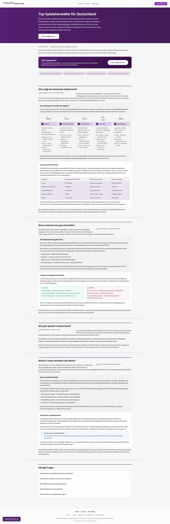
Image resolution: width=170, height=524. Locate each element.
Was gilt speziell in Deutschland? (96, 73)
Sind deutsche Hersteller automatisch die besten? (55, 479)
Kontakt (74, 515)
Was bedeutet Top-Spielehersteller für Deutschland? (56, 473)
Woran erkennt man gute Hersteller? (74, 73)
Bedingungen (90, 515)
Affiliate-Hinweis (99, 515)
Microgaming (95, 4)
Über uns (68, 515)
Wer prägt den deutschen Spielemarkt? (50, 73)
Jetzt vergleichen (47, 36)
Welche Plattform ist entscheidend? (51, 489)
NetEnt (81, 4)
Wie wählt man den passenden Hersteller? (53, 484)
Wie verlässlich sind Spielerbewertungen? (53, 494)
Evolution (87, 4)
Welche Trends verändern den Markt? (119, 73)
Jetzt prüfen (160, 4)
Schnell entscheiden (11, 519)
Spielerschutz (81, 515)
